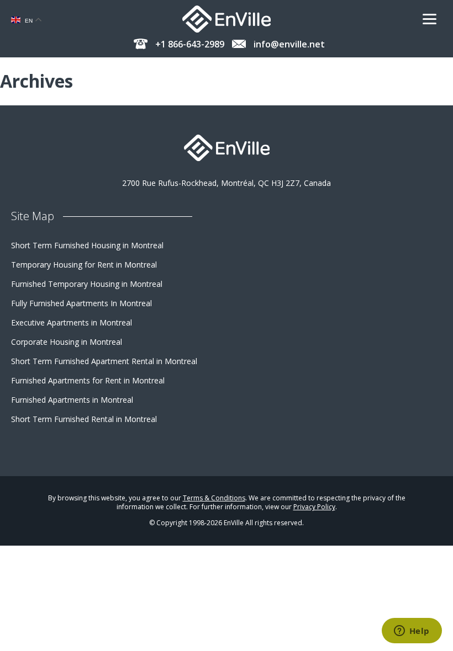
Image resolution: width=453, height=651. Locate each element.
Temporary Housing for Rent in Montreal (84, 264)
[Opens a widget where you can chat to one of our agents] (411, 631)
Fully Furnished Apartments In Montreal (81, 303)
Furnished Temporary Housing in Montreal (86, 284)
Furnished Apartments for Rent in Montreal (88, 380)
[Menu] (433, 19)
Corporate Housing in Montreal (66, 342)
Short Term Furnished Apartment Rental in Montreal (104, 361)
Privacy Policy (314, 506)
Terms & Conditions (214, 498)
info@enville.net (288, 44)
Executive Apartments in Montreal (71, 322)
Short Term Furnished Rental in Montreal (84, 419)
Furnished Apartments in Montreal (72, 399)
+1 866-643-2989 (188, 44)
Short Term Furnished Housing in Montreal (87, 245)
